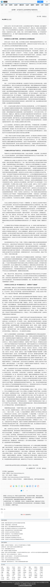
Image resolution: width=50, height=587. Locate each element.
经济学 (10, 5)
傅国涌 (41, 567)
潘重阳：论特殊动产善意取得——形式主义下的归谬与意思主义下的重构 (15, 545)
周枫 (2, 575)
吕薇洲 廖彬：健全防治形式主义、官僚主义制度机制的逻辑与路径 (14, 561)
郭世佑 (30, 572)
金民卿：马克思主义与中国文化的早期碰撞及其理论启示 (12, 539)
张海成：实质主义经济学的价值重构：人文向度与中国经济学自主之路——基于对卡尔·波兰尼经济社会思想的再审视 (24, 552)
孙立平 (13, 579)
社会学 (27, 5)
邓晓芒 (13, 572)
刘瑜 (24, 575)
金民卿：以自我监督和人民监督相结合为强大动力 (11, 537)
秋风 (24, 574)
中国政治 (15, 475)
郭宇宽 (30, 569)
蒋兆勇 (8, 575)
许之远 (2, 577)
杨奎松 (36, 570)
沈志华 (2, 570)
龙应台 (19, 567)
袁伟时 (8, 574)
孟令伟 (36, 574)
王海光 (41, 570)
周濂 (2, 572)
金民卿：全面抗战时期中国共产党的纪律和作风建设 (11, 530)
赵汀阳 (13, 570)
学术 (7, 475)
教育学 (37, 5)
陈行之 (8, 567)
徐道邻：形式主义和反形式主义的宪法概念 (10, 558)
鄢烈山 (36, 567)
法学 (6, 5)
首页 (2, 5)
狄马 (2, 574)
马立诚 (36, 569)
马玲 (35, 572)
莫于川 (41, 577)
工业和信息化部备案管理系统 (25, 585)
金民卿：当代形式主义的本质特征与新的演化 (10, 532)
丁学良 (24, 567)
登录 (24, 514)
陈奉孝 (24, 572)
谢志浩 (8, 579)
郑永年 (13, 567)
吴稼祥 (41, 575)
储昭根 (36, 575)
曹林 (30, 567)
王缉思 (19, 572)
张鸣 (30, 570)
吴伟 (13, 575)
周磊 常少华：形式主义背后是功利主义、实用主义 (11, 554)
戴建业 (19, 570)
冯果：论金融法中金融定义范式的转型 (9, 550)
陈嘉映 (2, 569)
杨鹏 (8, 572)
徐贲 (24, 569)
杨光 (19, 579)
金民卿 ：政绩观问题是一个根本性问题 (9, 524)
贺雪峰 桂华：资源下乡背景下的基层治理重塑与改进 (12, 546)
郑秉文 (36, 577)
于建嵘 (13, 569)
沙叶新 (19, 575)
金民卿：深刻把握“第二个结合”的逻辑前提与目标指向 (12, 533)
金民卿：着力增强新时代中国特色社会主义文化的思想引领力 (13, 528)
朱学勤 (24, 577)
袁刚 (8, 577)
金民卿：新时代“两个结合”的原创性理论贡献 (10, 535)
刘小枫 (30, 574)
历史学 (46, 5)
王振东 (41, 572)
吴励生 (19, 577)
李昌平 (24, 570)
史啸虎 (13, 574)
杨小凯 (13, 577)
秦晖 (2, 567)
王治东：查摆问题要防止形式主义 (8, 548)
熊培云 (19, 574)
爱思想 (4, 2)
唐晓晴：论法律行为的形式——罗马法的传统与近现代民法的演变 (14, 556)
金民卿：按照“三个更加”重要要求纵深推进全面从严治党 (12, 526)
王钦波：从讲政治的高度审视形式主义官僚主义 (10, 559)
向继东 (8, 570)
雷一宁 (41, 574)
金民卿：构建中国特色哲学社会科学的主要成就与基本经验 (13, 522)
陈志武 (19, 569)
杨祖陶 (41, 569)
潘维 (30, 577)
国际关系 (22, 5)
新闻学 (32, 5)
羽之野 (2, 579)
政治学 (16, 5)
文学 (42, 5)
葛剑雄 (30, 575)
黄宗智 (8, 569)
